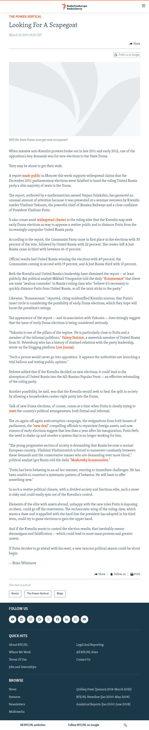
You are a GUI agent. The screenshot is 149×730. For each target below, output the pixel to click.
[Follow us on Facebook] (57, 619)
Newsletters (17, 704)
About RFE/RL (18, 644)
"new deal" (41, 426)
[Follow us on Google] (39, 619)
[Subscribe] (84, 619)
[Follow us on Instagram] (30, 619)
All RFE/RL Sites (87, 652)
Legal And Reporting (90, 644)
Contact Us (83, 659)
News (12, 689)
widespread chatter (51, 220)
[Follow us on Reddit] (21, 619)
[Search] (125, 725)
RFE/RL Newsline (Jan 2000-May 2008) (103, 696)
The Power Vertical (25, 17)
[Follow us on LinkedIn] (66, 619)
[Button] (134, 43)
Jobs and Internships (22, 667)
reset (12, 411)
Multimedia (17, 711)
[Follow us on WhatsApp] (75, 619)
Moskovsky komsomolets (89, 460)
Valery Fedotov (73, 338)
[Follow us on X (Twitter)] (48, 619)
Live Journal (65, 347)
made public (31, 176)
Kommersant (113, 279)
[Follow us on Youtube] (12, 619)
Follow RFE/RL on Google (83, 725)
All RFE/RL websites (33, 725)
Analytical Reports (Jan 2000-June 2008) (103, 704)
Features (14, 696)
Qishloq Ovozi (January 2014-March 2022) (104, 689)
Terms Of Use (18, 659)
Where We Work (20, 652)
